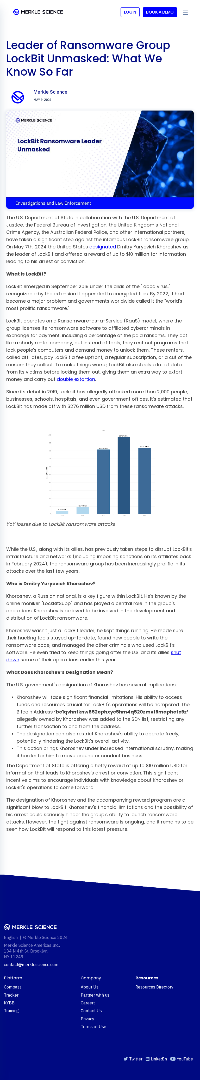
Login (130, 12)
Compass (13, 987)
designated (102, 246)
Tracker (11, 995)
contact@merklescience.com (31, 964)
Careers (88, 1002)
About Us (89, 987)
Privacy (87, 1018)
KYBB (9, 1002)
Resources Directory (154, 987)
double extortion (76, 379)
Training (11, 1010)
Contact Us (91, 1010)
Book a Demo (160, 12)
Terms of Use (93, 1026)
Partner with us (95, 995)
